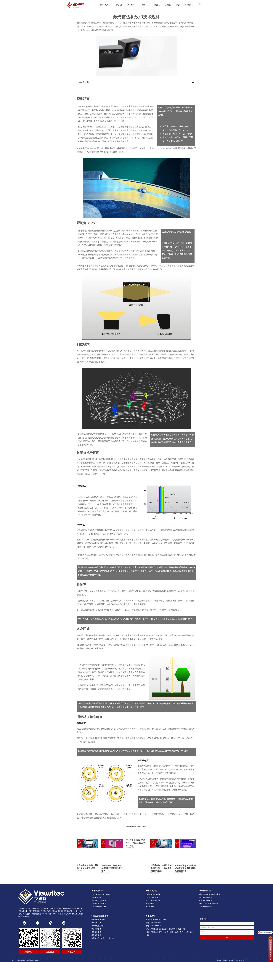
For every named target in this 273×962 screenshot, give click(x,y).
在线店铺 (168, 5)
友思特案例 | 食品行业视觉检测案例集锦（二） (87, 866)
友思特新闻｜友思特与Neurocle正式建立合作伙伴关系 (136, 843)
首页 (101, 5)
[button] (193, 82)
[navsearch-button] (200, 5)
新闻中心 (179, 5)
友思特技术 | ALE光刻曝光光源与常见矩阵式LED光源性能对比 (185, 868)
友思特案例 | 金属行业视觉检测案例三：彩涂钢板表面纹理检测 (161, 868)
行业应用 (131, 5)
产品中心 (108, 5)
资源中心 (157, 5)
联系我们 (188, 5)
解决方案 (119, 5)
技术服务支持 (144, 5)
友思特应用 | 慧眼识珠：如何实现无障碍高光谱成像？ (112, 868)
